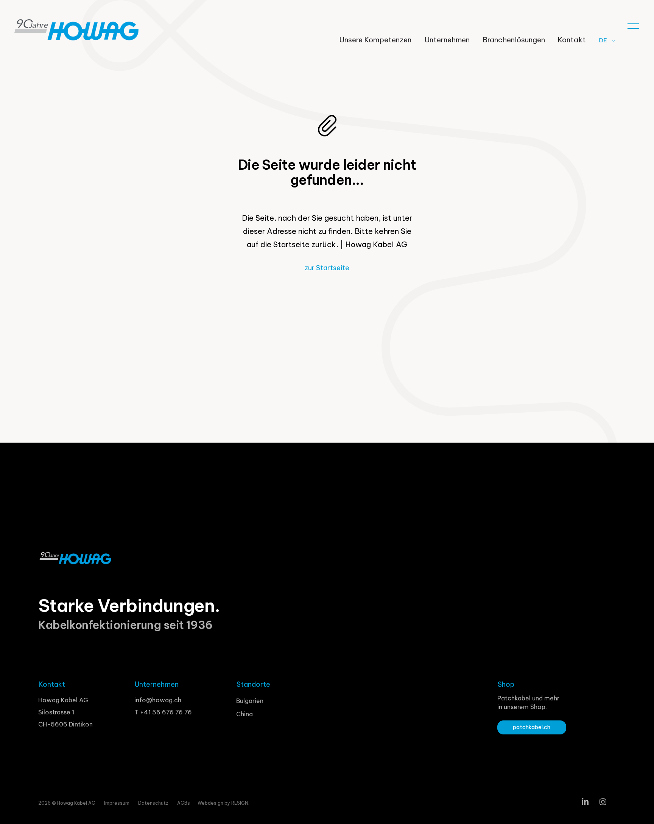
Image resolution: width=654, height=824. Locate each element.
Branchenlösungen (514, 39)
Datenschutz (154, 803)
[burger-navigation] (633, 23)
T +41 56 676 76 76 (163, 712)
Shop (506, 684)
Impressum (117, 803)
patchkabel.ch (531, 727)
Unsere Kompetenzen (375, 39)
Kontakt (571, 39)
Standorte (253, 684)
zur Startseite (327, 267)
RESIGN (239, 803)
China (244, 714)
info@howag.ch (157, 700)
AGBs (183, 803)
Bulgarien (249, 701)
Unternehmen (447, 39)
